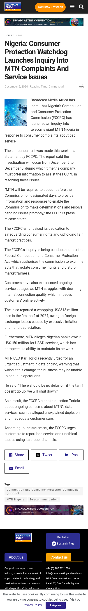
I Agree (55, 605)
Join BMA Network (50, 7)
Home (8, 35)
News (19, 35)
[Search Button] (81, 7)
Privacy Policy (32, 605)
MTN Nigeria (16, 499)
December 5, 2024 (16, 86)
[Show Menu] (72, 7)
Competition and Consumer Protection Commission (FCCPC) (44, 491)
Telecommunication (44, 499)
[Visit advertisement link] (44, 25)
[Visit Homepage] (13, 6)
